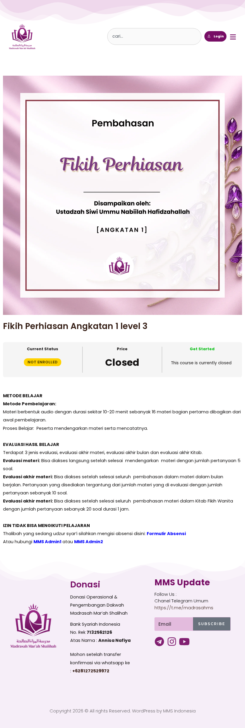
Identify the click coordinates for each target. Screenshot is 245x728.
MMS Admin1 (47, 542)
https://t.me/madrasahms (183, 607)
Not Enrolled (42, 362)
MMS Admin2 (88, 542)
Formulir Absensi (166, 534)
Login (219, 36)
